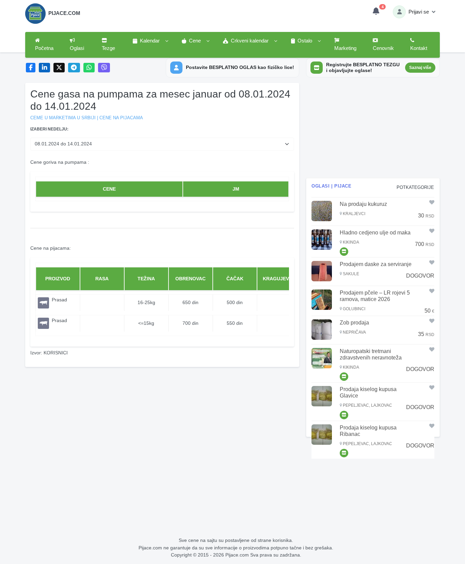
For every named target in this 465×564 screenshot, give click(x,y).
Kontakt (418, 48)
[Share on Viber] (104, 68)
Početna (44, 48)
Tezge (108, 48)
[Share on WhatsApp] (89, 68)
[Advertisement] (373, 130)
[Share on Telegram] (74, 68)
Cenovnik (383, 48)
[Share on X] (59, 68)
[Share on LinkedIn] (44, 68)
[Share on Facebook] (31, 68)
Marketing (345, 48)
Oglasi (77, 48)
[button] (150, 41)
